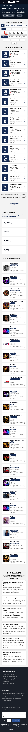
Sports (24, 36)
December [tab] (25, 28)
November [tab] (20, 28)
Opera (14, 43)
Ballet (22, 40)
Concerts (11, 36)
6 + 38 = (4, 720)
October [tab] (14, 28)
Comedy (18, 36)
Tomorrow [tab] (19, 25)
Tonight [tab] (13, 25)
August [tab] (3, 28)
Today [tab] (7, 25)
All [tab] (2, 25)
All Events (4, 36)
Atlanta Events (5, 5)
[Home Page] (14, 2)
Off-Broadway (15, 40)
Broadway (6, 40)
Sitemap (11, 729)
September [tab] (9, 28)
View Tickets (24, 51)
